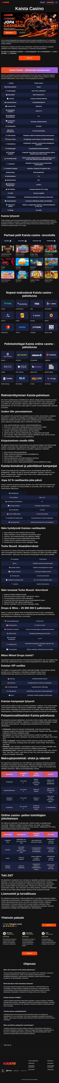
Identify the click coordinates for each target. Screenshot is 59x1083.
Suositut (6, 240)
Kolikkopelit (50, 240)
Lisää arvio (49, 925)
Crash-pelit (36, 240)
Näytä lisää (30, 953)
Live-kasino (21, 240)
